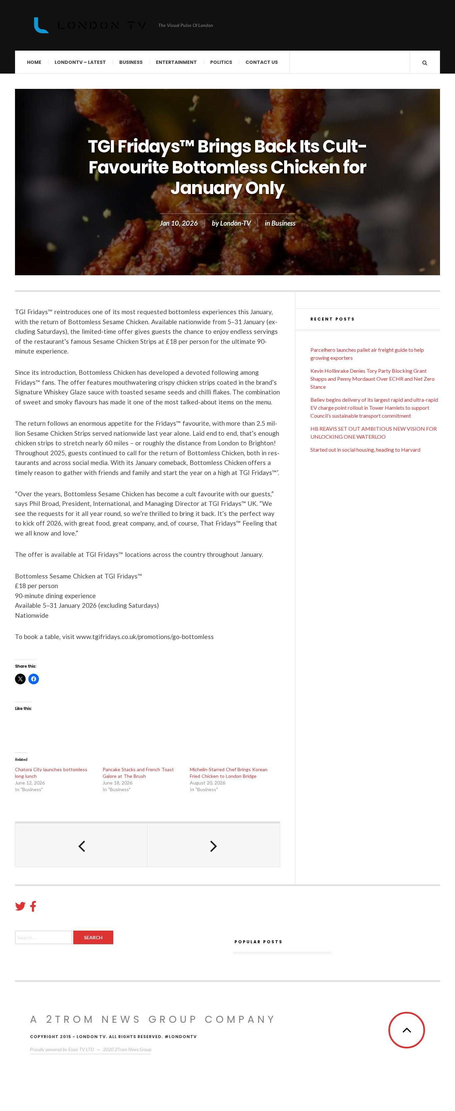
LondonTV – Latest (80, 62)
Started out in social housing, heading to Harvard (365, 449)
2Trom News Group (133, 1049)
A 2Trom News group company (153, 1019)
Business (131, 62)
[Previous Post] (81, 845)
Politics (221, 62)
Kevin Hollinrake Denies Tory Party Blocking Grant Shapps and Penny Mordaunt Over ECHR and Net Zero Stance (372, 378)
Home (34, 62)
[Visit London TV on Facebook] (33, 908)
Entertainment (176, 62)
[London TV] (90, 25)
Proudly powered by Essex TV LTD (62, 1049)
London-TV (235, 223)
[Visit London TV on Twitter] (20, 908)
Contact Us (261, 62)
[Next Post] (214, 845)
